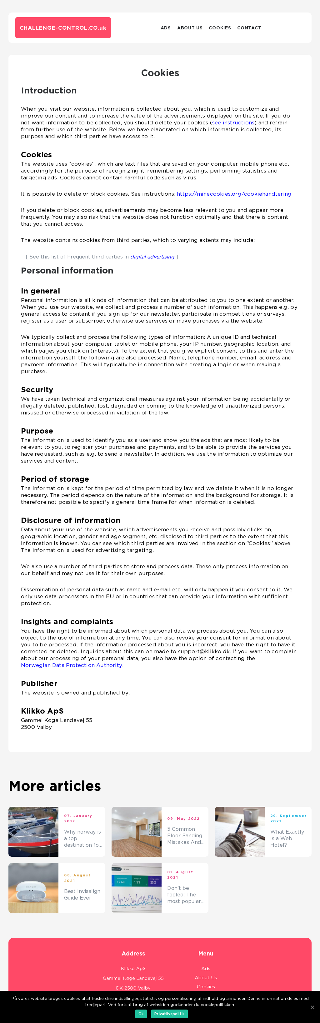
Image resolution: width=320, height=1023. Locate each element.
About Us (190, 27)
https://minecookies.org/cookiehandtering (234, 194)
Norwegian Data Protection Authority (71, 665)
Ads (166, 27)
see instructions (233, 122)
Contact (249, 27)
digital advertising (152, 257)
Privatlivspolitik (169, 1013)
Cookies (220, 27)
